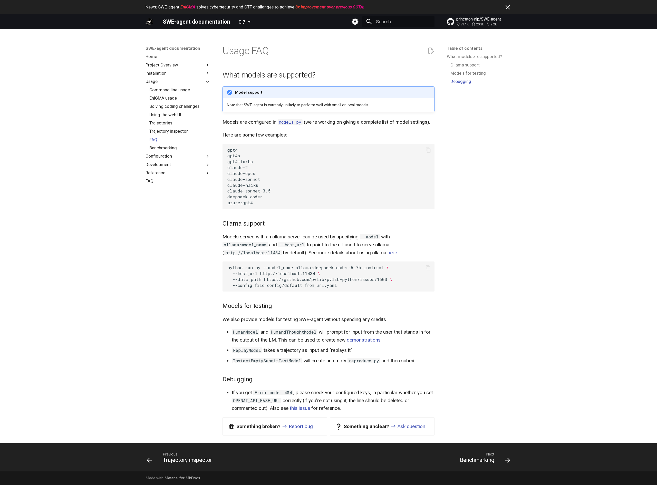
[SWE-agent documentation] (149, 21)
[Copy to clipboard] (428, 150)
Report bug (300, 426)
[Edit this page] (430, 51)
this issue (300, 408)
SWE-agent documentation (173, 48)
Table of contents (464, 48)
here (392, 253)
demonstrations (364, 340)
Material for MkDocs (182, 478)
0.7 (242, 22)
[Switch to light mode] (355, 21)
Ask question (410, 426)
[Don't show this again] (507, 7)
